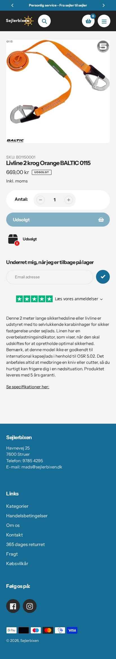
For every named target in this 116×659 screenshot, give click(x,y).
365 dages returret (25, 544)
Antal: (21, 199)
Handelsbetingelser (27, 515)
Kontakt (14, 535)
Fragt (12, 554)
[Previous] (12, 5)
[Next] (103, 5)
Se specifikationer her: (27, 386)
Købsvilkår (17, 563)
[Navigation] (104, 21)
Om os (13, 525)
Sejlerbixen (29, 640)
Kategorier (17, 506)
